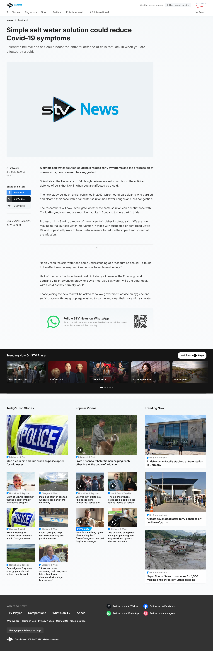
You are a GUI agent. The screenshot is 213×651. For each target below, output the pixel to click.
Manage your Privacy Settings (25, 630)
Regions (30, 12)
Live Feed (199, 12)
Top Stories (13, 12)
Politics (57, 12)
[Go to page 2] (105, 387)
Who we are (13, 621)
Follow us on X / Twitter (126, 606)
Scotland (22, 20)
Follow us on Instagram (162, 613)
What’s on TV (61, 613)
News (10, 20)
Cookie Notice (77, 621)
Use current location (179, 5)
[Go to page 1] (101, 387)
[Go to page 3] (107, 387)
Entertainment (74, 12)
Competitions (37, 613)
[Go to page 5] (112, 387)
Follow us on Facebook (162, 606)
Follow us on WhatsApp (126, 613)
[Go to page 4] (110, 387)
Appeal (81, 613)
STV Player (14, 613)
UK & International (98, 12)
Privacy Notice (46, 621)
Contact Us (62, 621)
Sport (44, 12)
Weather (144, 5)
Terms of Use (29, 621)
